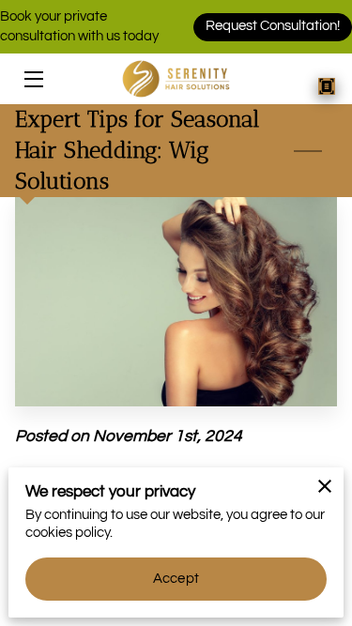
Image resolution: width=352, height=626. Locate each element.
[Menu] (32, 79)
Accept (176, 579)
